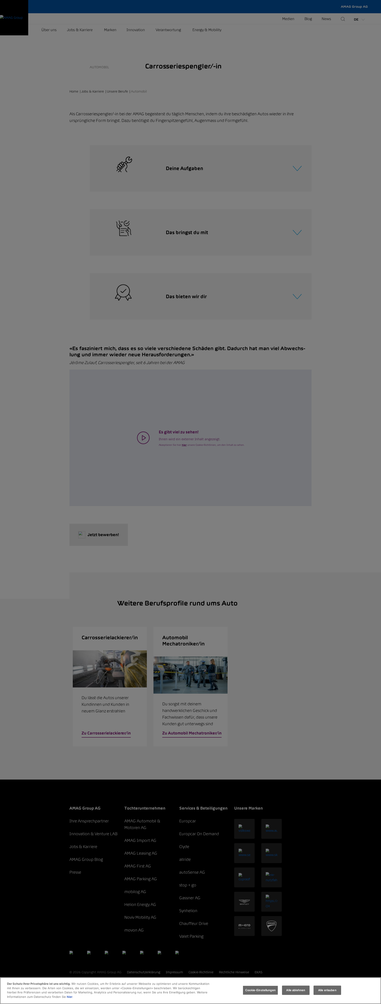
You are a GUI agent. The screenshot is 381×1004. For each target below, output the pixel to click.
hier (69, 996)
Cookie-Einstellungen (260, 990)
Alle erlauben (327, 990)
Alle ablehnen (295, 990)
